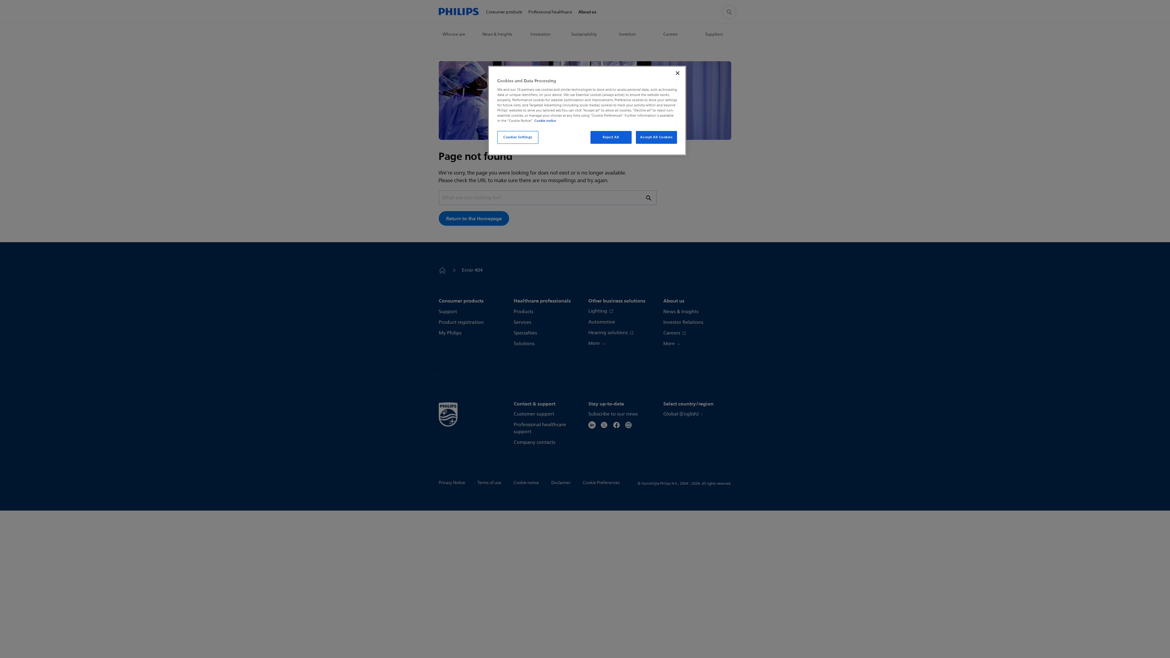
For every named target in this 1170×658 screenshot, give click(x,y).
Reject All (611, 137)
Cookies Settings (517, 137)
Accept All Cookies (656, 137)
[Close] (677, 73)
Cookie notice (545, 121)
